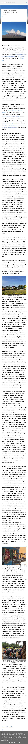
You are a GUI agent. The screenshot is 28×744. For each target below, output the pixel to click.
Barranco (8, 56)
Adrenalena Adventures (9, 2)
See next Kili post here (8, 727)
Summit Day (21, 56)
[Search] (26, 2)
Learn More (12, 742)
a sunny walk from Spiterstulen (10, 123)
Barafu (13, 56)
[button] (2, 17)
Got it (18, 742)
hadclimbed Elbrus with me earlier (11, 116)
